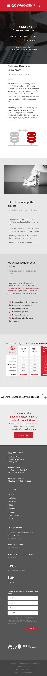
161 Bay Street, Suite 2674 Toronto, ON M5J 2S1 (18, 469)
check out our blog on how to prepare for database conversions (23, 288)
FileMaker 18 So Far (15, 545)
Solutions (12, 498)
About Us (12, 508)
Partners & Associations (23, 672)
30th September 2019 (14, 538)
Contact (12, 519)
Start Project (23, 435)
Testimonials (14, 515)
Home (18, 47)
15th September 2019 (14, 547)
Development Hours (16, 571)
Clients (11, 582)
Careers (12, 512)
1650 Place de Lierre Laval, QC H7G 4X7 (16, 459)
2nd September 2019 (14, 557)
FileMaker (27, 47)
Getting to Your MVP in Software (20, 554)
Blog (11, 505)
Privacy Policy (19, 669)
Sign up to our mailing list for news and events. (23, 592)
